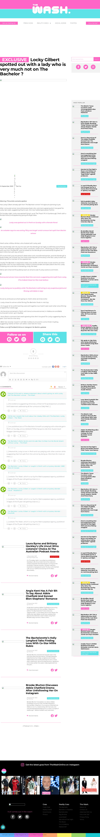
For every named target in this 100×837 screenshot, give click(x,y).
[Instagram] (23, 339)
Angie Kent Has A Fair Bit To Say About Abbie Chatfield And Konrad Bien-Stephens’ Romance (41, 594)
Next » (37, 726)
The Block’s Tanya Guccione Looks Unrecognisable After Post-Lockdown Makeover (88, 109)
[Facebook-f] (78, 67)
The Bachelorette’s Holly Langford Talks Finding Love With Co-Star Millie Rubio (41, 641)
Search (96, 59)
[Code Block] (29, 379)
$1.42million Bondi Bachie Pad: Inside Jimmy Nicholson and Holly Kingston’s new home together (88, 234)
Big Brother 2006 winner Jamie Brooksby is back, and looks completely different (89, 357)
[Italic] (12, 379)
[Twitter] (16, 339)
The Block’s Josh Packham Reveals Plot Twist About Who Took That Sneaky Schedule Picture (89, 417)
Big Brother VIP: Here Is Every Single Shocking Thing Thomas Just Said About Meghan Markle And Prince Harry (89, 125)
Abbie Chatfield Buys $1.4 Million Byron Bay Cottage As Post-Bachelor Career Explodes (89, 433)
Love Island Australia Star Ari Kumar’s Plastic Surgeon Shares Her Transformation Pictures (89, 402)
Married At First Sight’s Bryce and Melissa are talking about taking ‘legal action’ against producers (89, 172)
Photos (73, 23)
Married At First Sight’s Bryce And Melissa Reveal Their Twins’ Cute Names (89, 448)
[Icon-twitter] (19, 816)
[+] (37, 379)
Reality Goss (64, 804)
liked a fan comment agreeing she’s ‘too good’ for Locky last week (32, 209)
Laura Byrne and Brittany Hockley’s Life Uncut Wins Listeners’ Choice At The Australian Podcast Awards (42, 547)
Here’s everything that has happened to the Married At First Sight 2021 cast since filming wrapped (88, 157)
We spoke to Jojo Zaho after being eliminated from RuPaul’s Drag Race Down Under (89, 343)
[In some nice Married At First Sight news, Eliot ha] (89, 785)
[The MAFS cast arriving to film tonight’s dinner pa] (10, 785)
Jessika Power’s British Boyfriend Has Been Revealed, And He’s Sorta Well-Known (89, 279)
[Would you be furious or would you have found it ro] (69, 785)
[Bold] (10, 379)
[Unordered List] (23, 379)
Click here (7, 318)
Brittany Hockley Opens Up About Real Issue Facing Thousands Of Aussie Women (89, 387)
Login (64, 366)
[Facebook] (9, 339)
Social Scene (60, 23)
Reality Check (43, 23)
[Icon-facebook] (12, 816)
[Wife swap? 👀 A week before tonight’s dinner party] (30, 785)
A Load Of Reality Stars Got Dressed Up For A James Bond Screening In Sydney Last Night (89, 188)
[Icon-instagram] (27, 816)
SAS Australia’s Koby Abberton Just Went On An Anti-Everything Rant (89, 203)
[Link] (32, 379)
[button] (42, 339)
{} (34, 379)
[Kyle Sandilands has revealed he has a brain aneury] (50, 785)
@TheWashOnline (15, 327)
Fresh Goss (28, 23)
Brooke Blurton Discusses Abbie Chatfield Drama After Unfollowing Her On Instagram (42, 689)
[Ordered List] (21, 379)
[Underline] (15, 379)
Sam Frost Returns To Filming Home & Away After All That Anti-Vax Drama (88, 313)
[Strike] (18, 379)
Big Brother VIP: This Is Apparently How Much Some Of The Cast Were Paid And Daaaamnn (89, 249)
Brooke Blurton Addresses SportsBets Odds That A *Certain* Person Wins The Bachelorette (88, 464)
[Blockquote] (26, 379)
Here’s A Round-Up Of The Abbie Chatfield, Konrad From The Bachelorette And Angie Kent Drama (89, 141)
